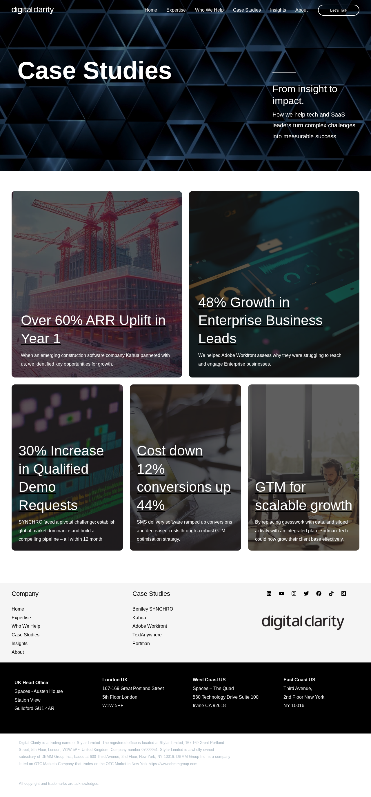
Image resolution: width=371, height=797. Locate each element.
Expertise (21, 617)
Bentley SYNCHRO (152, 609)
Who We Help (26, 626)
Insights (20, 643)
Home (18, 609)
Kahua (139, 617)
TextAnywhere (147, 634)
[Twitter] (306, 593)
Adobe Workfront (149, 626)
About (18, 652)
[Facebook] (318, 593)
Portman (141, 643)
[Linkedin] (269, 593)
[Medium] (343, 593)
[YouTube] (281, 593)
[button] (338, 10)
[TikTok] (331, 593)
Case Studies (25, 634)
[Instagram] (294, 593)
